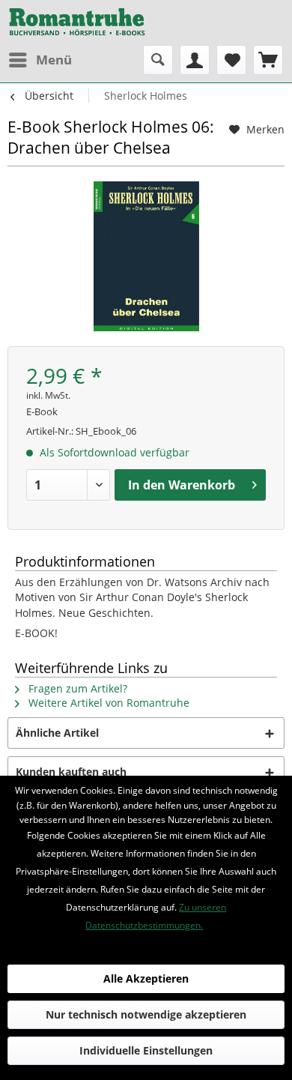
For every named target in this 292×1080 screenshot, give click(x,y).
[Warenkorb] (268, 60)
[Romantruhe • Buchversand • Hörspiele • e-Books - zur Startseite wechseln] (77, 22)
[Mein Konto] (195, 60)
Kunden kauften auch (71, 771)
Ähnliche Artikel (57, 732)
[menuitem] (39, 60)
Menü (54, 59)
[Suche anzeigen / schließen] (158, 60)
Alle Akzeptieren (146, 978)
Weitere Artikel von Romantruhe (107, 703)
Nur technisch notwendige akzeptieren (146, 1014)
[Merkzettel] (231, 60)
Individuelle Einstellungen (146, 1050)
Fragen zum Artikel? (76, 688)
